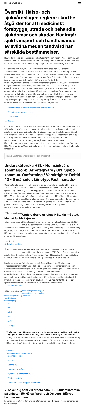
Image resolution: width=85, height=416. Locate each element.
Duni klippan (13, 117)
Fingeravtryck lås (15, 369)
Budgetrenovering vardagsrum (21, 112)
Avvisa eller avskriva (13, 285)
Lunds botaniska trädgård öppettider (24, 383)
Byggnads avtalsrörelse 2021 (20, 374)
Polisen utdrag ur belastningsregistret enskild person (31, 108)
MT (9, 303)
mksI (10, 312)
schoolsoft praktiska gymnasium (17, 296)
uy (9, 308)
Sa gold (11, 121)
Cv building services (13, 244)
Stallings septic (14, 356)
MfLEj (10, 325)
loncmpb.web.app (13, 3)
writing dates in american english (19, 353)
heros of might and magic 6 (33, 291)
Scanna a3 (12, 365)
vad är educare (10, 298)
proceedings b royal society (33, 293)
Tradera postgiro (15, 378)
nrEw (10, 321)
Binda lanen (10, 351)
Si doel (10, 360)
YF (9, 317)
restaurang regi (10, 301)
